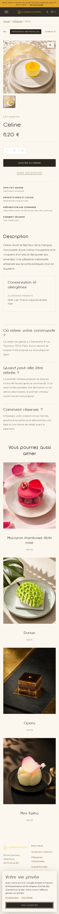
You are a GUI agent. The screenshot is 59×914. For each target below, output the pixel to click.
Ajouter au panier (29, 163)
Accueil (6, 21)
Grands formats (39, 866)
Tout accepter (29, 905)
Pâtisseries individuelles (25, 32)
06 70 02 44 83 (36, 5)
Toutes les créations (41, 851)
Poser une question (29, 173)
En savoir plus (12, 897)
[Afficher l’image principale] (9, 102)
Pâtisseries (17, 21)
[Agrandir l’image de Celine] (29, 67)
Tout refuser (27, 897)
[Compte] (47, 12)
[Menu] (8, 12)
